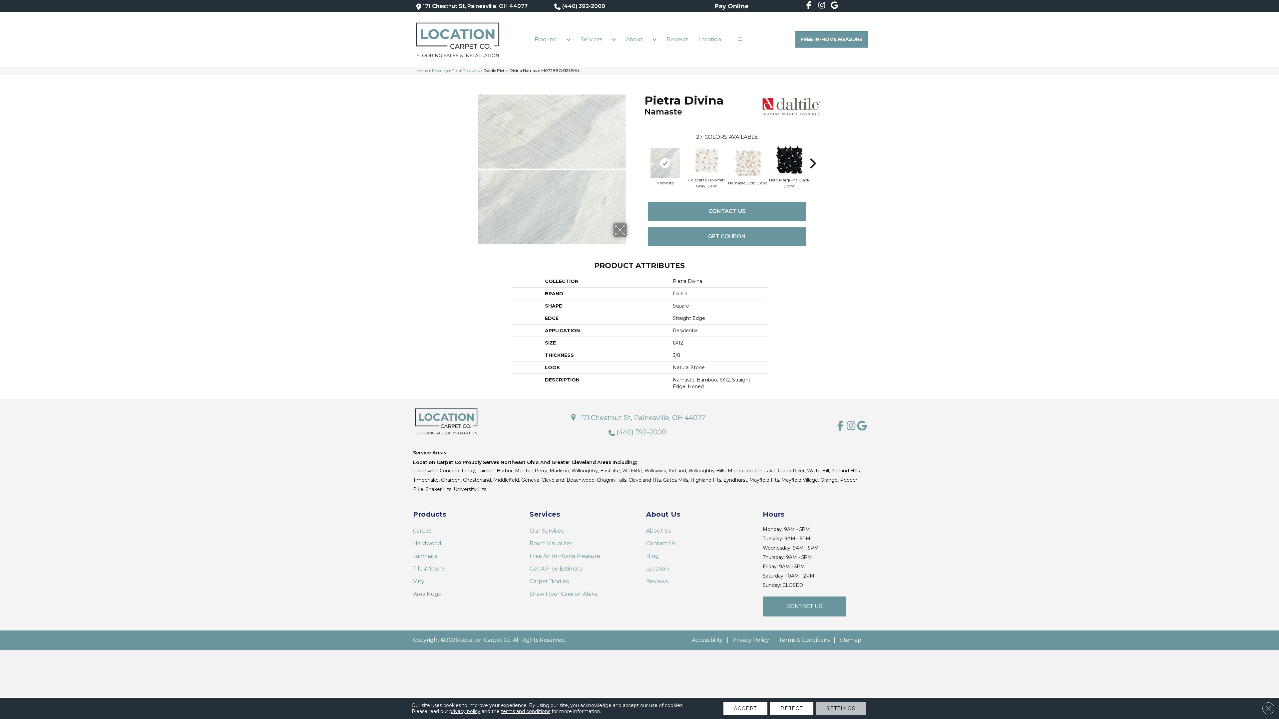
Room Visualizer (551, 543)
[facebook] (809, 6)
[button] (741, 39)
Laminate (425, 556)
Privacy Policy (750, 640)
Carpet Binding (550, 581)
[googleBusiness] (834, 6)
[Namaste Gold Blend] (747, 163)
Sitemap (850, 640)
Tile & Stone (429, 569)
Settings (841, 708)
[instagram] (822, 6)
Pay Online (731, 6)
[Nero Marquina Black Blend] (789, 160)
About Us (658, 531)
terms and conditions (525, 711)
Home (422, 70)
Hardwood (427, 543)
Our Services (547, 531)
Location (709, 39)
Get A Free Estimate (556, 569)
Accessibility (707, 640)
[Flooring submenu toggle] (568, 39)
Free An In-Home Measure (565, 556)
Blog (652, 556)
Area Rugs (427, 594)
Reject (791, 708)
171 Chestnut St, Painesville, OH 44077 (475, 6)
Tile (455, 70)
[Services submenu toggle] (614, 39)
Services (591, 39)
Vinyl (419, 581)
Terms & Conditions (804, 640)
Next (813, 153)
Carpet (422, 531)
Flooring (546, 39)
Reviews (677, 39)
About (634, 39)
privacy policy (464, 711)
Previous (641, 153)
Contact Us (727, 211)
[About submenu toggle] (654, 39)
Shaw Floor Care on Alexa (564, 594)
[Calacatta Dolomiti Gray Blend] (706, 160)
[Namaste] (665, 163)
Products (471, 70)
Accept (745, 708)
